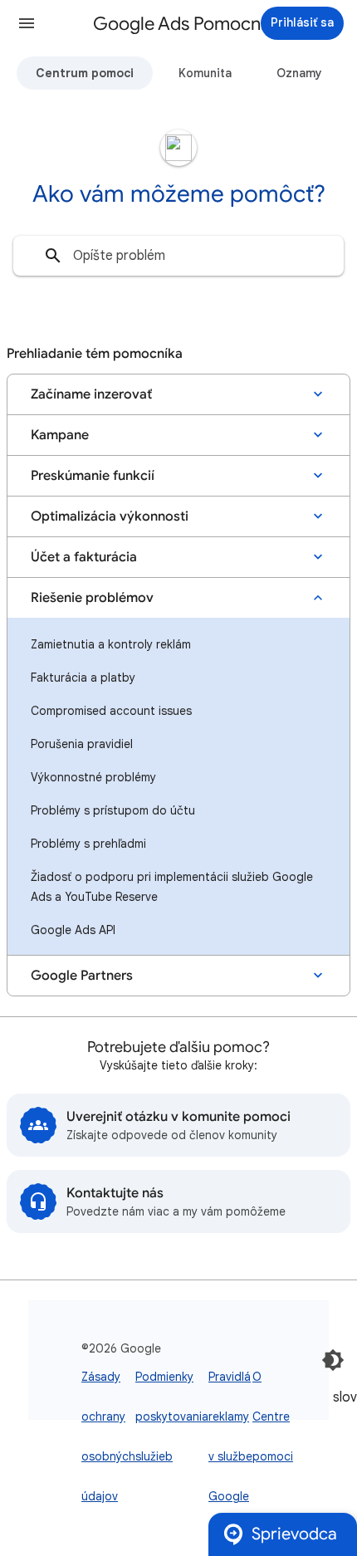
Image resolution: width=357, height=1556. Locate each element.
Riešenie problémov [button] (92, 598)
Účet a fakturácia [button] (84, 557)
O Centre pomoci (272, 1416)
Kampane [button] (60, 435)
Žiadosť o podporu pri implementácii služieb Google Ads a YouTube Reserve (172, 886)
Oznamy (299, 73)
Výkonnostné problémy (93, 777)
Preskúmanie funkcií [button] (92, 475)
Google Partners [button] (82, 975)
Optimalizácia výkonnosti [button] (109, 516)
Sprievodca (294, 1534)
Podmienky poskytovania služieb (171, 1416)
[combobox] (178, 256)
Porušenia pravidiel (82, 743)
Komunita (205, 73)
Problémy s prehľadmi (88, 843)
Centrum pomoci (85, 73)
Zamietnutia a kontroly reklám (111, 644)
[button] (26, 23)
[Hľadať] (53, 256)
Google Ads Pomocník (183, 23)
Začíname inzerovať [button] (91, 394)
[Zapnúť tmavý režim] (333, 1360)
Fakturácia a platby (83, 677)
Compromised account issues (111, 710)
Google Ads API (73, 929)
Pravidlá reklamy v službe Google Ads (230, 1456)
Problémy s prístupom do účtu (113, 810)
